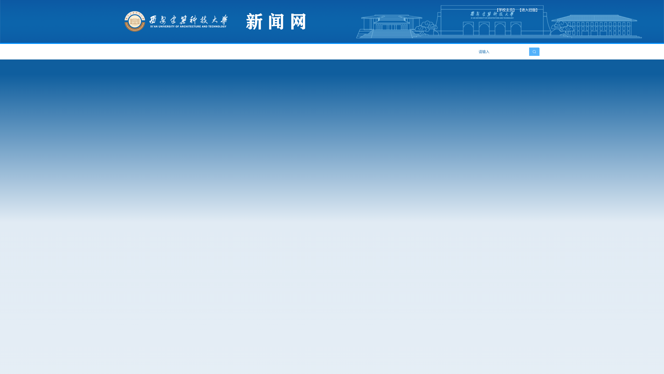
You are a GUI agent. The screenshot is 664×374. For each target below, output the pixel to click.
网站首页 (142, 51)
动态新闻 (211, 51)
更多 (394, 239)
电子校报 (350, 51)
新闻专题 (281, 51)
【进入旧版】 (529, 10)
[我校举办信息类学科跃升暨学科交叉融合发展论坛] (266, 165)
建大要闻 (176, 51)
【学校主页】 (506, 10)
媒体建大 (315, 51)
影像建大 (385, 51)
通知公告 (246, 51)
